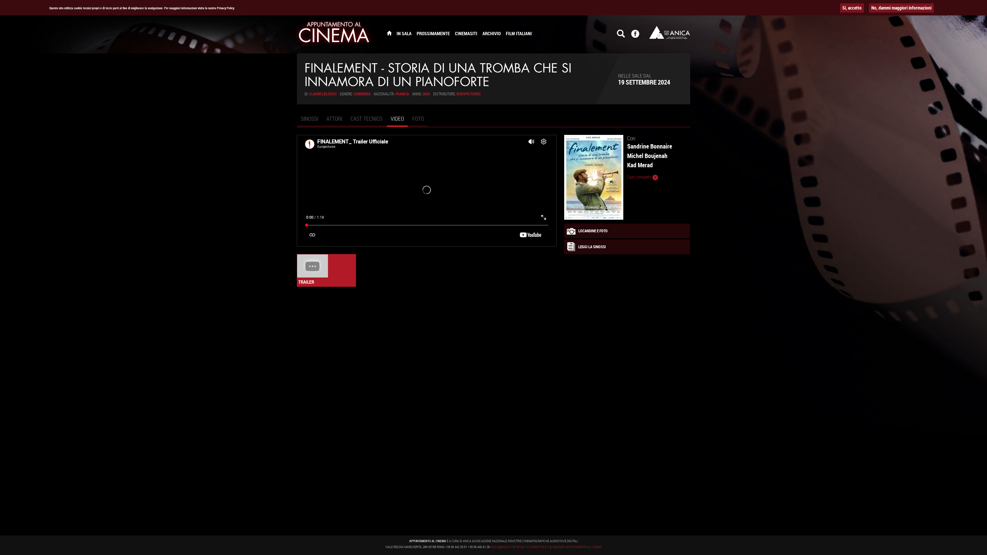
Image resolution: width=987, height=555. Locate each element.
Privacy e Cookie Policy (532, 546)
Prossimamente (433, 33)
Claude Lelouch (322, 93)
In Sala (404, 33)
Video (399, 121)
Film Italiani (519, 33)
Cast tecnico (366, 118)
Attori (334, 118)
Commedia (361, 93)
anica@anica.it (501, 546)
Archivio (491, 33)
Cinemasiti (466, 33)
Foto (418, 118)
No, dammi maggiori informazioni (901, 8)
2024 (426, 93)
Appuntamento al (334, 33)
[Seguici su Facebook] (638, 36)
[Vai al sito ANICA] (669, 32)
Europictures (468, 93)
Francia (402, 93)
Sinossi (309, 118)
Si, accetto (852, 8)
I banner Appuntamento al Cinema (577, 546)
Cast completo (639, 177)
